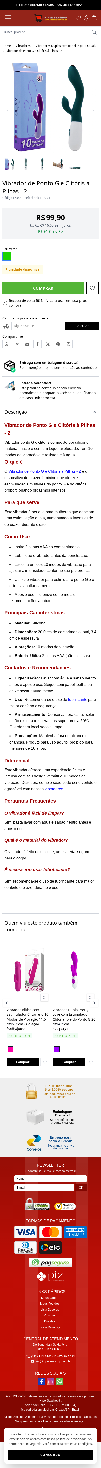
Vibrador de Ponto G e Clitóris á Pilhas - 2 (34, 51)
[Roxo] (57, 1049)
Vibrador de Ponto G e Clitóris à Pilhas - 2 (44, 471)
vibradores (54, 789)
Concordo (50, 1455)
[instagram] (50, 1381)
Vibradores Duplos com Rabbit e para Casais (66, 46)
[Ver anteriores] (7, 1003)
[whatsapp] (59, 1381)
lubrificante (77, 699)
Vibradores (23, 46)
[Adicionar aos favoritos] (44, 1062)
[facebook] (41, 1381)
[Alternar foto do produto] (44, 997)
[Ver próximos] (93, 1003)
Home (6, 46)
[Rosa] (10, 1049)
